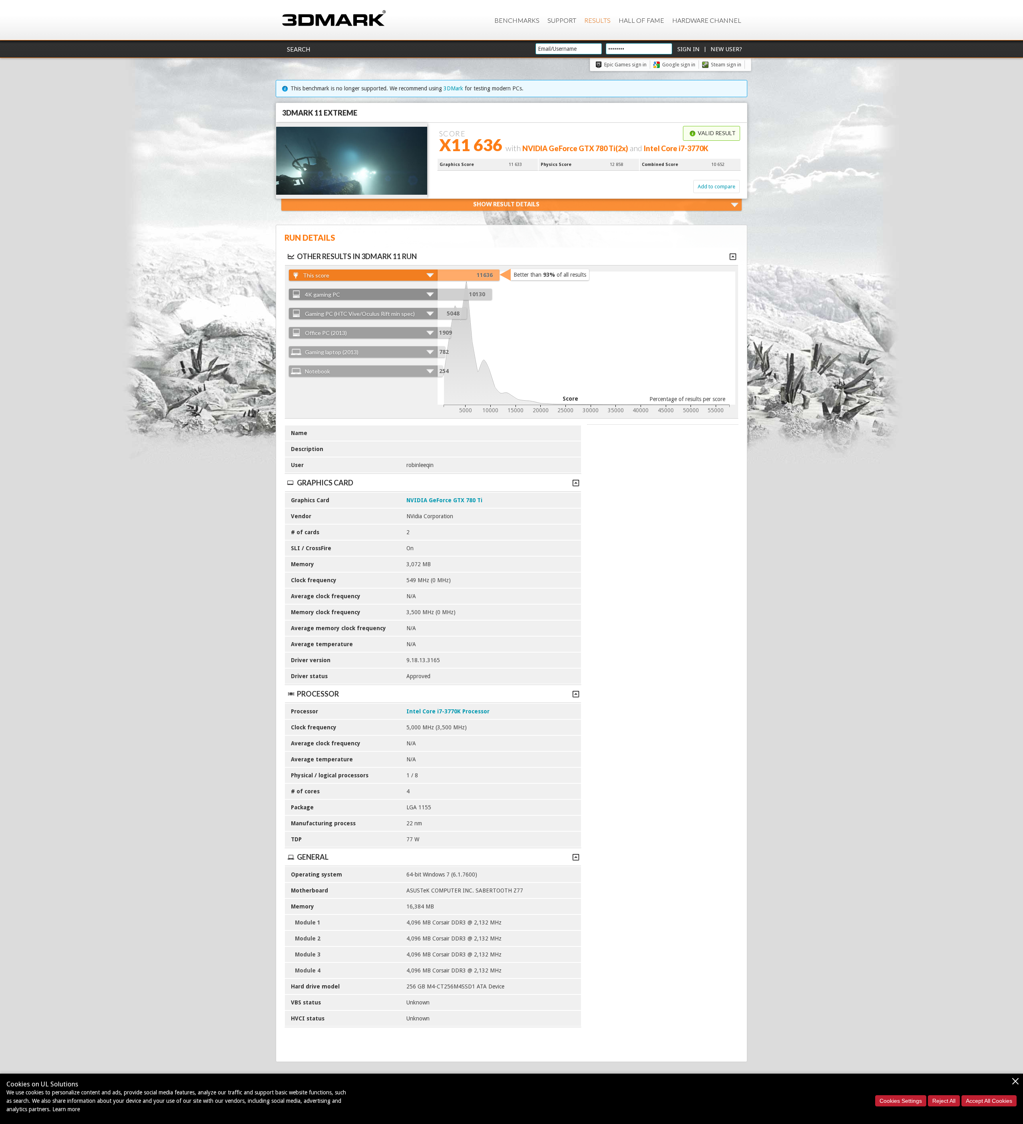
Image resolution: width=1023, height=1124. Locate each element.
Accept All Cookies (989, 1101)
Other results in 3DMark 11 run (357, 256)
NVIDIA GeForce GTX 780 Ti (444, 500)
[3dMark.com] (334, 18)
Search (298, 49)
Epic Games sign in (625, 65)
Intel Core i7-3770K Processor (448, 711)
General (312, 856)
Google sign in (678, 65)
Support (561, 20)
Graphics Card (325, 482)
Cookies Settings (901, 1101)
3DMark (453, 88)
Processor (318, 693)
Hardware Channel (706, 20)
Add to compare (716, 187)
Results (597, 20)
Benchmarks (516, 20)
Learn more (66, 1109)
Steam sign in (726, 65)
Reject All (943, 1101)
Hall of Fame (641, 20)
